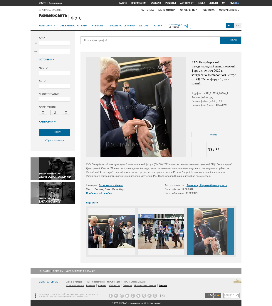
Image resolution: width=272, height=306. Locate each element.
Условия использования (80, 271)
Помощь (58, 271)
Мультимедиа (113, 282)
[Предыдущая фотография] (199, 149)
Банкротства (166, 10)
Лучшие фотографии (122, 25)
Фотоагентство (229, 10)
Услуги (158, 25)
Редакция (90, 285)
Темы (87, 282)
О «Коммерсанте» (75, 285)
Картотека (147, 10)
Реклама (163, 285)
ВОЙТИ (42, 3)
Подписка (208, 10)
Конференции (188, 10)
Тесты (125, 282)
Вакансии (127, 285)
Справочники (98, 282)
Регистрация (55, 3)
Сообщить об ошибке (99, 193)
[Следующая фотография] (228, 149)
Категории (45, 25)
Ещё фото (92, 202)
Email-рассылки (138, 282)
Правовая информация (145, 285)
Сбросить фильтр (54, 140)
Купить (213, 134)
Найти (57, 132)
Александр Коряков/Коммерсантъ (207, 185)
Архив (69, 282)
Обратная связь (48, 282)
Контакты (44, 271)
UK (223, 3)
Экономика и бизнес (111, 185)
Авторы (144, 25)
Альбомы (98, 25)
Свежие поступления (74, 25)
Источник (45, 59)
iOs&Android (114, 285)
